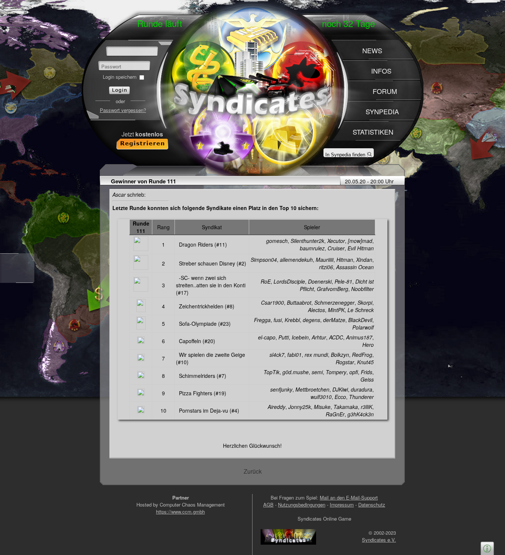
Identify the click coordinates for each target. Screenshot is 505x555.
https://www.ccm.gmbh (180, 511)
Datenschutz (371, 504)
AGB (268, 504)
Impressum (342, 504)
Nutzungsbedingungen (301, 504)
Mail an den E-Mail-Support (349, 497)
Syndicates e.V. (379, 539)
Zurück (253, 471)
